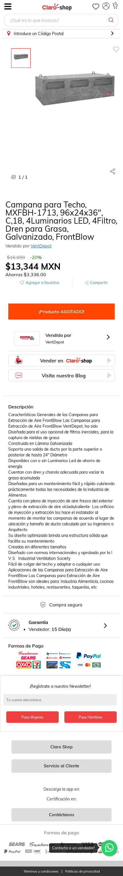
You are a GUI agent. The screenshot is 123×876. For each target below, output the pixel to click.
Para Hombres (90, 717)
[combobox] (61, 20)
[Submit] (112, 20)
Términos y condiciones (41, 871)
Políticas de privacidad (82, 871)
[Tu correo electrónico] (61, 702)
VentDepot (41, 246)
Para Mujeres (32, 717)
